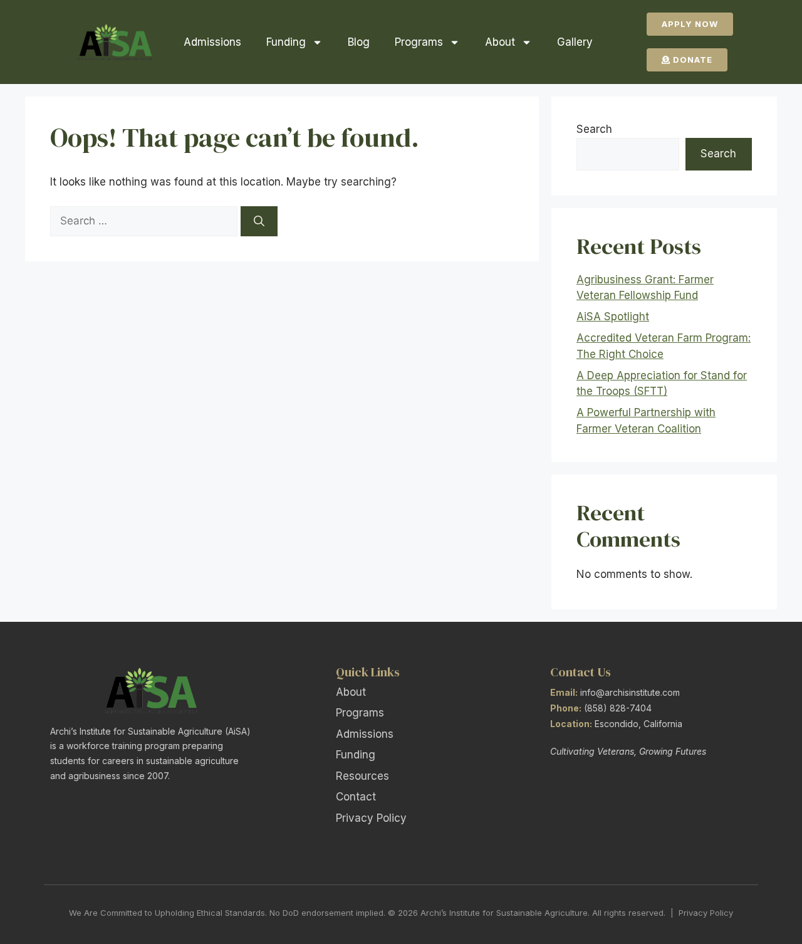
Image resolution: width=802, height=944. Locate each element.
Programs (419, 42)
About (500, 42)
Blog (359, 42)
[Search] (259, 221)
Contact (356, 796)
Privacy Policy (371, 818)
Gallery (575, 42)
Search (594, 129)
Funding (286, 42)
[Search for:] (145, 220)
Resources (362, 776)
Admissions (212, 42)
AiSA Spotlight (612, 316)
